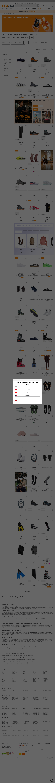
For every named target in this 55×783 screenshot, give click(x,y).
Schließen (41, 380)
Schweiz (27, 392)
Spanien (27, 400)
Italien (27, 398)
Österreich (27, 389)
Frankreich (27, 395)
